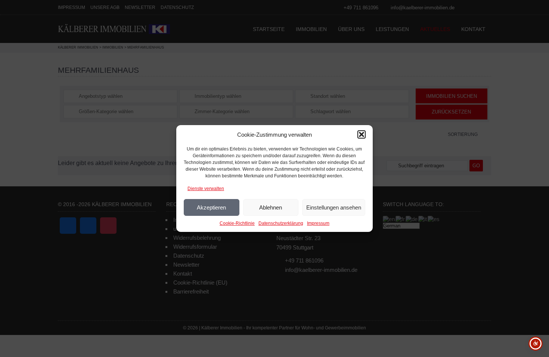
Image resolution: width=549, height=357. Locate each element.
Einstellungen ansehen (333, 207)
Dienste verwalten (205, 188)
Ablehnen (270, 207)
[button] (361, 134)
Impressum (318, 223)
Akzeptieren (211, 207)
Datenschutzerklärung (280, 223)
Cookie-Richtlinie (237, 223)
